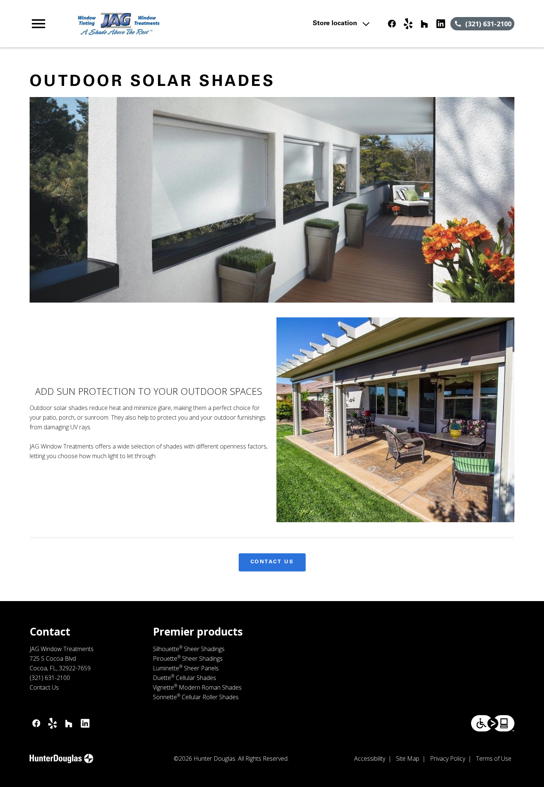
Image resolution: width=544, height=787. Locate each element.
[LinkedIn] (440, 23)
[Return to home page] (174, 23)
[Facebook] (392, 23)
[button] (38, 24)
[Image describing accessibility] (492, 723)
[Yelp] (408, 23)
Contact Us (272, 562)
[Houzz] (424, 23)
